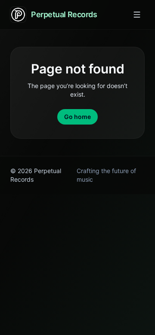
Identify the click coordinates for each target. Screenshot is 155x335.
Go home (77, 116)
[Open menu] (137, 14)
